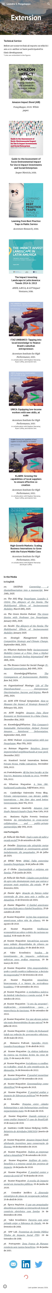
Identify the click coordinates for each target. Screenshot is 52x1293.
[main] (26, 17)
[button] (3, 4)
